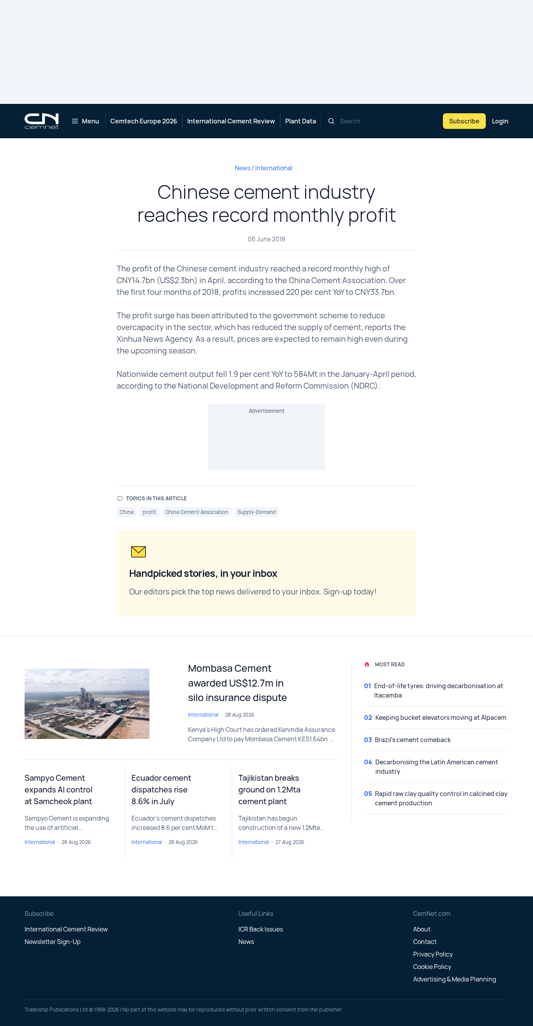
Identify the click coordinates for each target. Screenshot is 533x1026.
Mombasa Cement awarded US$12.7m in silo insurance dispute (237, 682)
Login (500, 121)
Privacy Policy (433, 954)
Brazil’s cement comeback (413, 739)
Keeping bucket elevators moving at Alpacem (440, 717)
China (126, 512)
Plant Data (300, 121)
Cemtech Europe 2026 (143, 121)
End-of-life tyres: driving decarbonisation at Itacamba (438, 690)
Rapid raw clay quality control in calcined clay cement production (441, 798)
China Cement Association (196, 512)
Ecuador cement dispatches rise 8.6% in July (161, 790)
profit (149, 512)
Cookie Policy (432, 966)
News (243, 168)
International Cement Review (231, 121)
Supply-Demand (257, 512)
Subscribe (464, 121)
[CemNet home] (42, 121)
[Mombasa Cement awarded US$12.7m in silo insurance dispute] (100, 704)
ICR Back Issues (260, 929)
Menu (90, 121)
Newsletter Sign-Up (52, 941)
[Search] (331, 121)
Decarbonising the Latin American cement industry (436, 767)
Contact (425, 941)
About (421, 929)
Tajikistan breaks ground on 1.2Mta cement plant (269, 790)
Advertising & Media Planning (454, 979)
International (274, 168)
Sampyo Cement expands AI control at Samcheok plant (58, 790)
